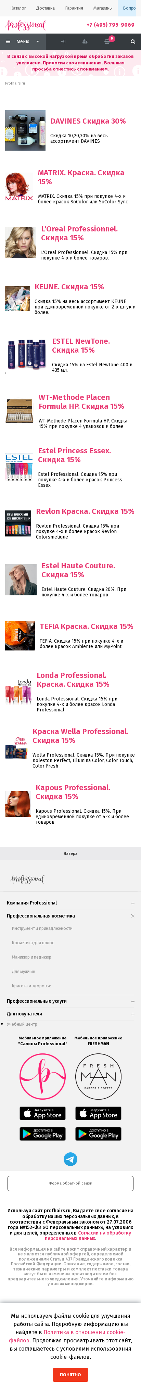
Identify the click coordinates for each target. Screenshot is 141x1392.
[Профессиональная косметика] (25, 25)
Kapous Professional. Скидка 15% (73, 792)
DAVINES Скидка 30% (88, 121)
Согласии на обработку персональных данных (88, 1235)
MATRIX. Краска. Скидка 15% (81, 177)
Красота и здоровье (31, 985)
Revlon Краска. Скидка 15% (85, 511)
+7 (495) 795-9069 (110, 25)
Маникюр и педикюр (31, 957)
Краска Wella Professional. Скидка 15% (80, 736)
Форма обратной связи (70, 1183)
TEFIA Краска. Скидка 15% (86, 626)
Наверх (70, 853)
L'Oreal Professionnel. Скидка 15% (79, 233)
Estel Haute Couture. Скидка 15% (78, 570)
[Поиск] (133, 42)
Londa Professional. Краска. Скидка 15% (73, 680)
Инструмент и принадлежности (42, 928)
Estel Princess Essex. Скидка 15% (74, 455)
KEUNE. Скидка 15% (69, 286)
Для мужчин (23, 971)
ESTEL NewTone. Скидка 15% (81, 346)
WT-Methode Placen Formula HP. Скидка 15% (81, 402)
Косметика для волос (33, 942)
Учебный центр (22, 1024)
